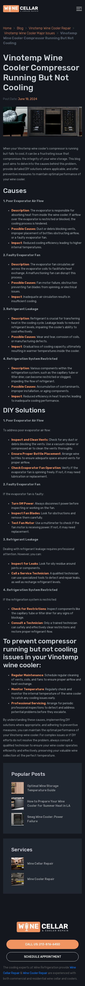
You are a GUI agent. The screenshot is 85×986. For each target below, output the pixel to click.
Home (7, 28)
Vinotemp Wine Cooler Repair (50, 28)
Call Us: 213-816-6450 (42, 944)
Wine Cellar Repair (40, 863)
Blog (20, 28)
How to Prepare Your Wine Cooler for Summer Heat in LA (48, 804)
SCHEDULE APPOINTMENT (42, 957)
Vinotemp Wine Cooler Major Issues (29, 33)
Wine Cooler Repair (40, 879)
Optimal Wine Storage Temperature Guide (42, 788)
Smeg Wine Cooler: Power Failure (45, 819)
